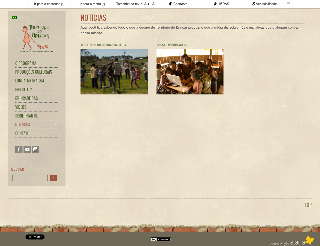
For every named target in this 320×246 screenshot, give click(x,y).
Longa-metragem (29, 81)
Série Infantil (26, 116)
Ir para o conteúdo (49, 4)
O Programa (25, 63)
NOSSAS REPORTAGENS (171, 44)
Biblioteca (23, 89)
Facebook (18, 149)
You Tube (27, 149)
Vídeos (20, 107)
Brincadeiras (26, 98)
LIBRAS (222, 4)
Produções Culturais (33, 72)
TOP (308, 204)
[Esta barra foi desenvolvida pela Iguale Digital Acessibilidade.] (289, 3)
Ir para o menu (92, 4)
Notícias (22, 124)
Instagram (35, 149)
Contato (22, 133)
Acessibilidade (266, 4)
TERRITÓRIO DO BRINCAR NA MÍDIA (103, 44)
